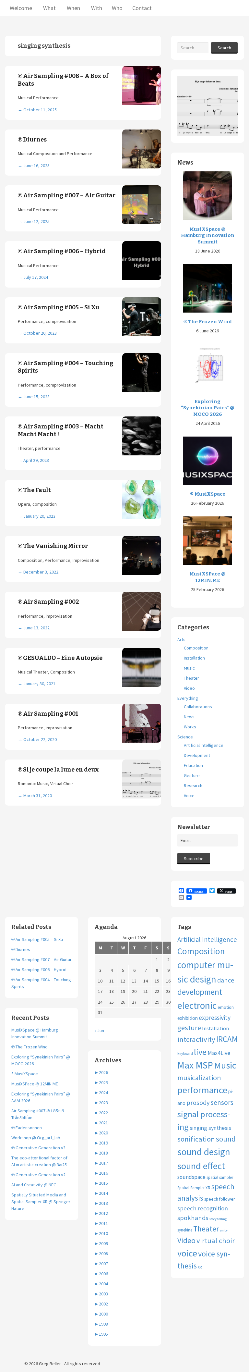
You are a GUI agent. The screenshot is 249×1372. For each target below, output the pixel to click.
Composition (196, 648)
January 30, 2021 (39, 683)
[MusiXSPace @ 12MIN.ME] (207, 540)
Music (189, 668)
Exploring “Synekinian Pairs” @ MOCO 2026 (207, 408)
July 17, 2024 (35, 277)
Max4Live (219, 1053)
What (49, 8)
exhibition (187, 1018)
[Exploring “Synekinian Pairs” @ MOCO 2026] (207, 368)
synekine (184, 1230)
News (189, 717)
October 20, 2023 (40, 333)
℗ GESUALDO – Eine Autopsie (60, 657)
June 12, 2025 (36, 221)
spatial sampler (220, 1177)
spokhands (192, 1218)
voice (187, 1253)
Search (224, 48)
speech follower (219, 1199)
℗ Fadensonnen (26, 1128)
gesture (189, 1027)
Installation (194, 658)
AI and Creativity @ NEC (33, 1185)
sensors (222, 1102)
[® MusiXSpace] (207, 460)
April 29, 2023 (36, 460)
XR (200, 1267)
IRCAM (227, 1039)
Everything (187, 698)
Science (185, 737)
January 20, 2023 (39, 516)
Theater (191, 678)
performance (202, 1090)
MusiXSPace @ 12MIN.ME (207, 577)
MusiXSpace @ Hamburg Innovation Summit (207, 235)
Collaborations (198, 707)
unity (224, 1230)
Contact (142, 8)
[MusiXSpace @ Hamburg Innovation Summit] (207, 195)
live (200, 1051)
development (199, 992)
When (72, 8)
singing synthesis (210, 1127)
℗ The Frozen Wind (208, 322)
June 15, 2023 (36, 397)
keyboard (185, 1053)
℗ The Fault (34, 490)
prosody (198, 1102)
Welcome (21, 8)
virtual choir (215, 1240)
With (96, 8)
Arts (181, 639)
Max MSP (195, 1065)
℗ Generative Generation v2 (38, 1175)
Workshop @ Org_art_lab (35, 1138)
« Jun (99, 1030)
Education (193, 765)
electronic (197, 1005)
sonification (196, 1138)
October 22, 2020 (40, 739)
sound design (203, 1152)
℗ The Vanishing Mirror (53, 546)
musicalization (199, 1077)
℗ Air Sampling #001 (48, 713)
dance (225, 980)
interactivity (196, 1039)
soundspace (191, 1176)
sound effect (201, 1166)
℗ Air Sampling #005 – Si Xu (58, 307)
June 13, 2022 (36, 628)
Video (189, 688)
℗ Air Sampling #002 (48, 601)
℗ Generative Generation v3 (38, 1148)
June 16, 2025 (36, 165)
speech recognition (202, 1208)
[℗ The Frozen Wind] (207, 288)
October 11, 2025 (40, 110)
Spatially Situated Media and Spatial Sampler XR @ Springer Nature (40, 1201)
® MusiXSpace (207, 494)
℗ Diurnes (32, 139)
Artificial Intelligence (203, 745)
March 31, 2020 (37, 795)
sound (226, 1138)
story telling (218, 1219)
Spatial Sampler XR (193, 1188)
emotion (226, 1007)
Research (193, 785)
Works (190, 727)
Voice (189, 795)
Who (117, 8)
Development (197, 755)
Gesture (192, 775)
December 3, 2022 (40, 572)
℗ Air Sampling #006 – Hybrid (62, 251)
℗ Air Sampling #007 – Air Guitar (66, 195)
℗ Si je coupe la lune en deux (58, 769)
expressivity (215, 1017)
